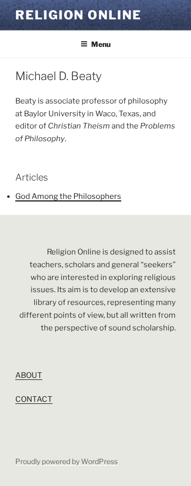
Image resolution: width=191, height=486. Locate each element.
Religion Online (78, 15)
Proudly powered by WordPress (66, 461)
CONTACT (33, 399)
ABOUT (28, 375)
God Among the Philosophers (68, 196)
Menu (101, 44)
